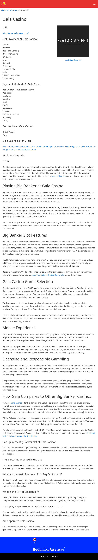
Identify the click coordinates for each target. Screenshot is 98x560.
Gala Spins (80, 146)
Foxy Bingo (47, 146)
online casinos (15, 402)
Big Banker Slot (7, 10)
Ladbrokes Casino (28, 149)
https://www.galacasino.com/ (16, 33)
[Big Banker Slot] (3, 4)
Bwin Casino (8, 146)
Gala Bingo (70, 146)
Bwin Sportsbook (21, 146)
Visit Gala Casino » (49, 556)
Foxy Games (58, 146)
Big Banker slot (59, 176)
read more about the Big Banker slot (48, 275)
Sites (16, 10)
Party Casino (14, 149)
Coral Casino (35, 146)
